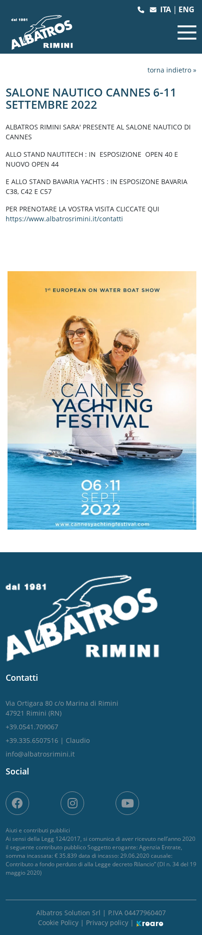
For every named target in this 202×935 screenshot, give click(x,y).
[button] (142, 9)
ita (166, 9)
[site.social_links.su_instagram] (72, 803)
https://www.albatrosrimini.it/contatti (64, 218)
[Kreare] (150, 922)
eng (186, 9)
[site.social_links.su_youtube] (127, 803)
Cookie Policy (59, 922)
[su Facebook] (17, 803)
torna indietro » (172, 69)
